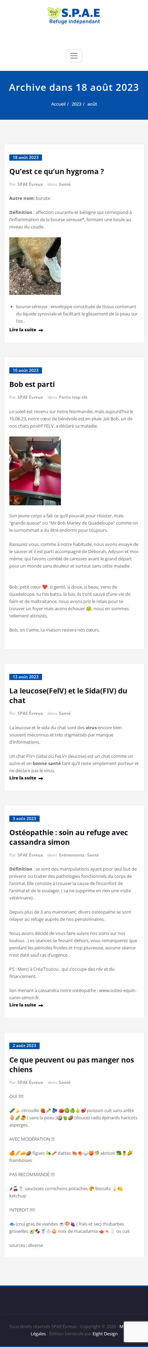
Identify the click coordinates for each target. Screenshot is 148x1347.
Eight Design (105, 1333)
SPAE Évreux (30, 184)
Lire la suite (22, 329)
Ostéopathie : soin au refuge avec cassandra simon (68, 837)
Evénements (71, 855)
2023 (76, 104)
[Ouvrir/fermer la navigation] (74, 55)
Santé (65, 184)
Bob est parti (32, 384)
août (92, 104)
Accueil (58, 104)
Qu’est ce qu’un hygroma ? (56, 171)
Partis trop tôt (73, 397)
